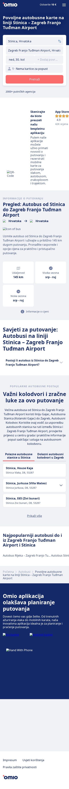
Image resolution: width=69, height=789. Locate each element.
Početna (8, 572)
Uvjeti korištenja (33, 760)
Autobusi (24, 572)
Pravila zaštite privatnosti (20, 767)
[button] (20, 59)
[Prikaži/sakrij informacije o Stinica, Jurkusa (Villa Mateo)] (61, 485)
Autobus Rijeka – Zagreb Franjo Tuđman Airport (34, 555)
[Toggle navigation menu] (64, 5)
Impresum (10, 760)
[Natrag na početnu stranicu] (10, 5)
